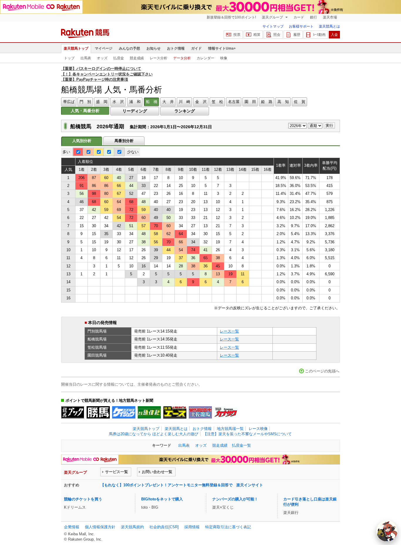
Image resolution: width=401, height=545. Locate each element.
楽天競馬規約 (132, 527)
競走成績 (137, 58)
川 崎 (184, 101)
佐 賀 (299, 101)
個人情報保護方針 (100, 527)
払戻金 (118, 58)
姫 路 (266, 101)
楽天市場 (330, 17)
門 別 (85, 101)
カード (299, 17)
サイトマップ (273, 26)
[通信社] (149, 412)
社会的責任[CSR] (164, 527)
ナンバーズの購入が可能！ (235, 499)
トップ (69, 58)
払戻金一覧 (241, 445)
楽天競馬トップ (76, 48)
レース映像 (258, 428)
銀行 (313, 17)
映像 (223, 58)
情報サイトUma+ (222, 48)
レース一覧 (229, 331)
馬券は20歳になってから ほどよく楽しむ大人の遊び (153, 434)
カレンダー (205, 58)
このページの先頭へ (322, 371)
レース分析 (158, 58)
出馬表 (85, 58)
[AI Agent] (386, 530)
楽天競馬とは (329, 26)
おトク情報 (176, 48)
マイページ (103, 48)
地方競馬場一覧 (230, 428)
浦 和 (135, 101)
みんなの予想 (129, 48)
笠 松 (217, 101)
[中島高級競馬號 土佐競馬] (200, 412)
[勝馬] (98, 412)
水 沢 (118, 101)
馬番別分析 (124, 141)
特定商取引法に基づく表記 (228, 527)
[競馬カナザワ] (225, 412)
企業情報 (71, 527)
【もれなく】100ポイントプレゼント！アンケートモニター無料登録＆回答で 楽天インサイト (181, 485)
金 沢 (201, 101)
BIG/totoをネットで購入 (162, 499)
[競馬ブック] (72, 412)
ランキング (184, 111)
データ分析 (182, 58)
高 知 (283, 101)
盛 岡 (101, 101)
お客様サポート (301, 26)
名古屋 (234, 101)
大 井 (168, 101)
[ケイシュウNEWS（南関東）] (123, 412)
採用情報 (192, 527)
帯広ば (69, 101)
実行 (329, 125)
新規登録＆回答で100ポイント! (231, 17)
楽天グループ (273, 17)
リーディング (134, 111)
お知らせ (153, 48)
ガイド (196, 48)
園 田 (250, 101)
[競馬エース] (174, 412)
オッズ (102, 58)
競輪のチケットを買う (83, 499)
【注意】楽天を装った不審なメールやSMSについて (247, 434)
